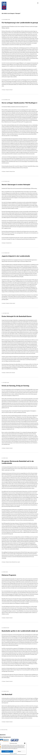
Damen (10, 372)
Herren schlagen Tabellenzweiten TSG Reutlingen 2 (19, 103)
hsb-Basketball (7, 694)
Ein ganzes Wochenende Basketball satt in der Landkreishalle (18, 462)
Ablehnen (19, 751)
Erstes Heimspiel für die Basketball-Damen (17, 316)
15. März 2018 (5, 571)
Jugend (14, 303)
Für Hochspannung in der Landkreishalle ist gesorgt (20, 22)
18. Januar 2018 (5, 691)
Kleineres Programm (9, 575)
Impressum (15, 753)
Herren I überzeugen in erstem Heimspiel (16, 184)
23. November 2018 (6, 99)
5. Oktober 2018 (5, 313)
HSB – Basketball (4, 6)
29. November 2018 (6, 19)
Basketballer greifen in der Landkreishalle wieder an (20, 631)
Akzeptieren (7, 751)
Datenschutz (11, 753)
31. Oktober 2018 (5, 181)
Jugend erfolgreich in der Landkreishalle (16, 256)
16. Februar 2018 (5, 627)
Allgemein (7, 89)
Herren (14, 171)
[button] (24, 743)
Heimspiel (10, 89)
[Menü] (37, 3)
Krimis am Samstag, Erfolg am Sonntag (15, 386)
